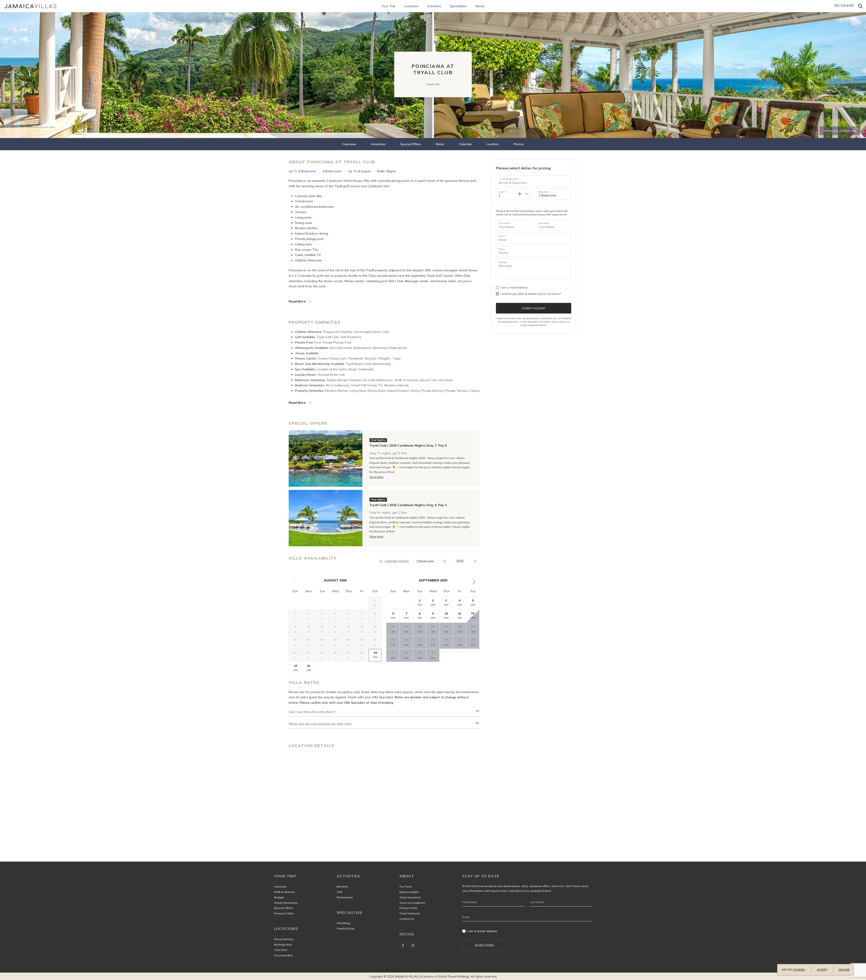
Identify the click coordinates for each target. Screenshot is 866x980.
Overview (349, 144)
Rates (440, 144)
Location (492, 144)
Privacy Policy (408, 908)
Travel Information (286, 902)
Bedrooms (543, 192)
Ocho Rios (281, 950)
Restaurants (345, 897)
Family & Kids (346, 928)
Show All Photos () (840, 130)
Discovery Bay (283, 955)
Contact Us (406, 918)
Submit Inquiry (534, 308)
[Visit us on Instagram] (412, 945)
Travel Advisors (409, 913)
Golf (339, 892)
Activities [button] (434, 6)
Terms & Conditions (412, 902)
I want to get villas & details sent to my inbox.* (530, 294)
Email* (502, 236)
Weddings (343, 923)
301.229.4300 (844, 5)
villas (524, 886)
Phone (501, 249)
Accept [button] (822, 969)
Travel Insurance (410, 897)
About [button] (479, 6)
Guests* (502, 192)
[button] (860, 6)
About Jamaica (284, 939)
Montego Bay (283, 944)
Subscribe (485, 945)
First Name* (504, 223)
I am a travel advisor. (482, 931)
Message (502, 262)
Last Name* (544, 223)
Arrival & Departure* (508, 179)
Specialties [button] (458, 6)
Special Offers (410, 144)
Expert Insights (409, 892)
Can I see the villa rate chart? (312, 712)
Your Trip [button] (389, 6)
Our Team (405, 886)
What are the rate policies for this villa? (320, 724)
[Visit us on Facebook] (402, 945)
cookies (799, 969)
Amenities (378, 144)
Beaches (342, 886)
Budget (279, 897)
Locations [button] (411, 6)
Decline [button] (844, 969)
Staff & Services (284, 892)
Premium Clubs (284, 913)
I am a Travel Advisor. (514, 287)
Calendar (465, 144)
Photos (519, 144)
